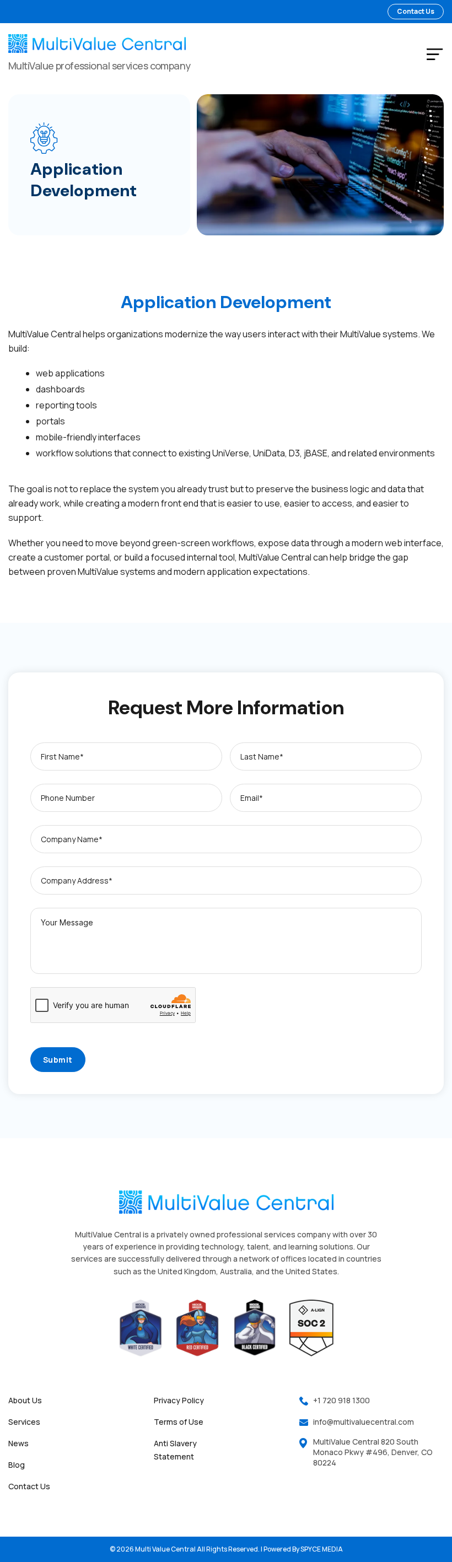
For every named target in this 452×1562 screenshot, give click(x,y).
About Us (25, 1400)
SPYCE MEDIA (321, 1549)
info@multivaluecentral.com (363, 1421)
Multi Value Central (165, 1549)
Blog (16, 1464)
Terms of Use (178, 1421)
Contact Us (29, 1486)
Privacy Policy (179, 1400)
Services (24, 1421)
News (18, 1443)
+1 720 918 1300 (341, 1400)
